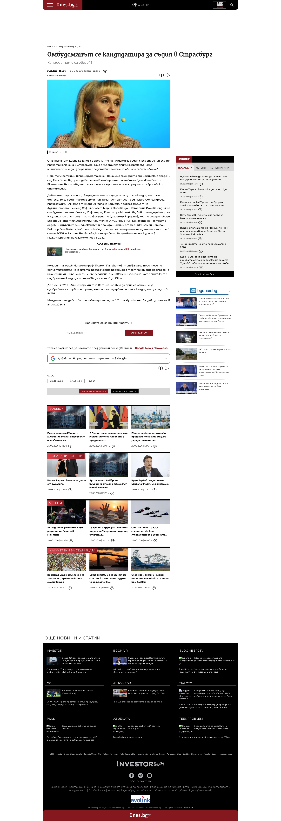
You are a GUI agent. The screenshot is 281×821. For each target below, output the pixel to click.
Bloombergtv (191, 650)
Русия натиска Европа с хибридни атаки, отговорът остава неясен (202, 204)
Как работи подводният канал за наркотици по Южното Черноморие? (215, 335)
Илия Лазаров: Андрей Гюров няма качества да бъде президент (213, 386)
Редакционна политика (165, 786)
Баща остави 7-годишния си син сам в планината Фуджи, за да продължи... (107, 578)
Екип (64, 786)
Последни (185, 167)
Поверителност (109, 786)
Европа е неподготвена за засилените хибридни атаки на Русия (214, 659)
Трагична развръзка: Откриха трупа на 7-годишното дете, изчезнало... (108, 531)
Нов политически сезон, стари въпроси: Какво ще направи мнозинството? (214, 301)
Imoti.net (154, 754)
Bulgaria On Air (90, 754)
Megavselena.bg (225, 754)
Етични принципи (195, 786)
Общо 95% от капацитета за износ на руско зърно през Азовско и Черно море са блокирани (81, 661)
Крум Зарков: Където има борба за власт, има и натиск (201, 217)
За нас (55, 786)
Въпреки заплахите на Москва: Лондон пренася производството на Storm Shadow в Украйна (204, 231)
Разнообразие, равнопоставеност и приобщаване (154, 790)
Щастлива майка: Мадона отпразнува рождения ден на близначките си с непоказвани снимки (205, 706)
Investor (54, 650)
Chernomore (196, 754)
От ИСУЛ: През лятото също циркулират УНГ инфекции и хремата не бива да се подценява (72, 738)
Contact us (188, 808)
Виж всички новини (205, 274)
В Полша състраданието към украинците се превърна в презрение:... (108, 437)
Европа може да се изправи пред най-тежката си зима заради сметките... (148, 437)
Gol (50, 683)
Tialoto (185, 683)
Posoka (207, 754)
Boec (214, 754)
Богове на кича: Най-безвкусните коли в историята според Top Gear (146, 692)
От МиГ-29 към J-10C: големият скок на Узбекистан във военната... (149, 531)
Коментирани (219, 167)
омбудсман (75, 380)
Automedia (122, 683)
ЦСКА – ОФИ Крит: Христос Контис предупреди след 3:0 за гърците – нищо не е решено (72, 703)
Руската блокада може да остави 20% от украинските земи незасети (203, 178)
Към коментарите (124, 391)
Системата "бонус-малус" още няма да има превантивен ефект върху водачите (69, 670)
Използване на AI (200, 790)
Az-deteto (171, 754)
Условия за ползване (135, 786)
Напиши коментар (93, 391)
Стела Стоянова (56, 75)
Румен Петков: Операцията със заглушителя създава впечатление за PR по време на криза (214, 371)
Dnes (66, 754)
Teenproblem (191, 718)
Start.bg (186, 754)
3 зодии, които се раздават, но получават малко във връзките (211, 727)
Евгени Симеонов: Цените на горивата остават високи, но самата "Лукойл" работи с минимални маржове (204, 260)
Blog (179, 754)
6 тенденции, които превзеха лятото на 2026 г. (204, 737)
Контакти (76, 786)
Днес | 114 (143, 5)
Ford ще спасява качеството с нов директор (137, 702)
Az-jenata (121, 718)
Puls (51, 718)
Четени (201, 167)
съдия (92, 380)
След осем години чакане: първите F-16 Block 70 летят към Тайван (150, 578)
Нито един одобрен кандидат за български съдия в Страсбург (102, 249)
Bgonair (120, 650)
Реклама (90, 786)
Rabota (162, 754)
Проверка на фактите (103, 790)
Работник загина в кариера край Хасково (215, 351)
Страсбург (56, 380)
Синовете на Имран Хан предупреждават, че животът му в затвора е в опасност (203, 670)
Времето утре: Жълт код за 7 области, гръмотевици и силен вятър (65, 578)
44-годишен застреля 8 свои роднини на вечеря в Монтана (65, 531)
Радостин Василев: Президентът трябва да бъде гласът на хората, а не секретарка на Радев (215, 318)
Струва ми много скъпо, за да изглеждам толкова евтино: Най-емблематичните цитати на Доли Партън (205, 694)
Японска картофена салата (127, 737)
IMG (51, 754)
